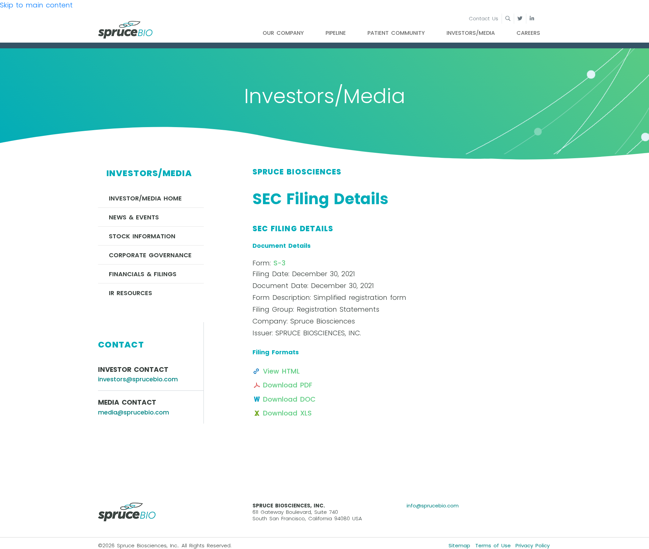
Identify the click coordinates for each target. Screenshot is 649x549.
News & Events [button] (134, 217)
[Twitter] (520, 19)
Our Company (283, 33)
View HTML (281, 371)
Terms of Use (493, 545)
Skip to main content (36, 5)
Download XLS (287, 413)
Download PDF (287, 385)
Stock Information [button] (142, 236)
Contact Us (483, 18)
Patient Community (396, 33)
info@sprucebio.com (433, 505)
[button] (502, 19)
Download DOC (289, 399)
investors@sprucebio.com (138, 379)
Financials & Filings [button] (142, 274)
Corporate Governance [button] (150, 255)
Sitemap (459, 545)
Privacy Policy (532, 545)
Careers (528, 33)
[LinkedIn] (532, 19)
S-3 (279, 263)
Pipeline (336, 33)
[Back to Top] (637, 537)
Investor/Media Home (145, 198)
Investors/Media (471, 33)
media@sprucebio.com (133, 412)
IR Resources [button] (130, 293)
